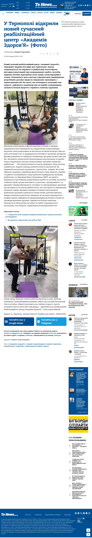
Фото (46, 12)
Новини (9, 12)
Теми (17, 12)
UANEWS (86, 13)
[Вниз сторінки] (88, 534)
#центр (46, 346)
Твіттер (53, 333)
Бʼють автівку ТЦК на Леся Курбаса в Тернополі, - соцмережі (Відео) (79, 446)
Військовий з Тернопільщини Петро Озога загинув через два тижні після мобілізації (79, 453)
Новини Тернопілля (22, 52)
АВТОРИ (78, 13)
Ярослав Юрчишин (80, 330)
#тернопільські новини (33, 346)
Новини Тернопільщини (20, 340)
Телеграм (57, 335)
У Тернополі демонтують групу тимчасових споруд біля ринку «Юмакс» (77, 138)
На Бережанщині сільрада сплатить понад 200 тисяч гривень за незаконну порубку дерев (78, 185)
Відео (52, 12)
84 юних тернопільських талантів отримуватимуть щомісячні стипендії (78, 167)
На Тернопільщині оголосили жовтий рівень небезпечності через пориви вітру (78, 119)
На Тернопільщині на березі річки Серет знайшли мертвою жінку (78, 478)
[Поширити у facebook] (47, 54)
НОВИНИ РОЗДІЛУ (82, 412)
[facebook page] (81, 5)
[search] (3, 14)
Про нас (28, 515)
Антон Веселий (79, 277)
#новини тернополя (53, 344)
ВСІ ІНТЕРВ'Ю (84, 284)
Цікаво (59, 12)
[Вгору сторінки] (88, 530)
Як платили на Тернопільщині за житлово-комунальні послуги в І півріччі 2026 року (82, 194)
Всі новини (84, 203)
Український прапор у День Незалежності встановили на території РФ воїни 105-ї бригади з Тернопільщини (79, 495)
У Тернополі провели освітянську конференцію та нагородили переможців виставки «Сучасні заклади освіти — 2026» (78, 157)
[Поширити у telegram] (57, 54)
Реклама (67, 515)
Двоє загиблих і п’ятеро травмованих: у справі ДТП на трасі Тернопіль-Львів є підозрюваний (79, 485)
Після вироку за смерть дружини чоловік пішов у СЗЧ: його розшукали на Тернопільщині (78, 176)
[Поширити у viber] (54, 54)
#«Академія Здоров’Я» (16, 344)
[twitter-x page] (83, 5)
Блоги (40, 12)
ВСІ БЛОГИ (84, 314)
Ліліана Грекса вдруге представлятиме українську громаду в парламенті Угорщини (81, 108)
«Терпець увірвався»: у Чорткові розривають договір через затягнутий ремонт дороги (77, 147)
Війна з (67, 14)
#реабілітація (9, 346)
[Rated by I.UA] (87, 520)
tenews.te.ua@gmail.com (13, 333)
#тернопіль (19, 346)
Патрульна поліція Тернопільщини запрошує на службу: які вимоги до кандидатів (70, 5)
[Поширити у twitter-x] (50, 54)
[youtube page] (85, 5)
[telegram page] (87, 5)
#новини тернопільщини (35, 344)
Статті (33, 12)
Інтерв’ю (25, 12)
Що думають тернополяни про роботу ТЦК (24, 220)
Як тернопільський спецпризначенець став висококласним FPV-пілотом (78, 304)
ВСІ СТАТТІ (84, 220)
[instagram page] (89, 5)
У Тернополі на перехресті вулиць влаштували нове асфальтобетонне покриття (82, 128)
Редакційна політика (53, 515)
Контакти (38, 515)
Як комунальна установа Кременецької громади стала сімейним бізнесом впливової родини (79, 470)
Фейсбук (29, 335)
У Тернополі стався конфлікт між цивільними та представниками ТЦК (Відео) (79, 462)
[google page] (79, 5)
